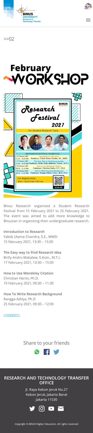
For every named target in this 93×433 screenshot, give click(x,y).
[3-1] (46, 73)
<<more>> (12, 314)
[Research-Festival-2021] (46, 145)
